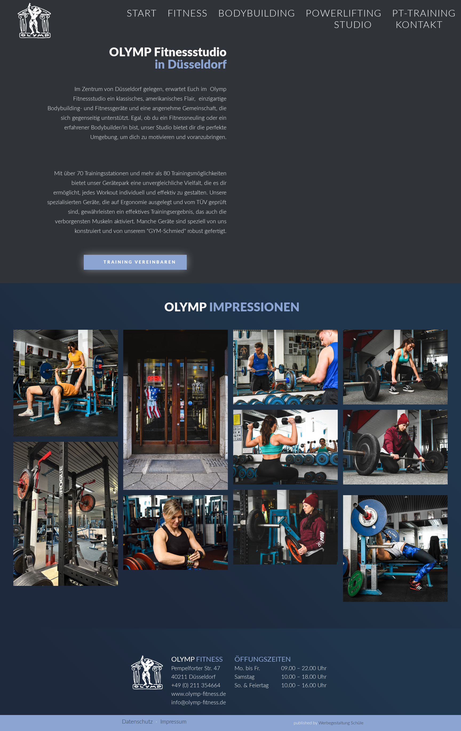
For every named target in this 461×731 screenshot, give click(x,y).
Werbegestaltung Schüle (341, 723)
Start (142, 13)
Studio (353, 25)
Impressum (173, 722)
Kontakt (419, 25)
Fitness (188, 13)
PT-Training (424, 13)
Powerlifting (343, 13)
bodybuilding (256, 13)
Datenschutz (137, 722)
